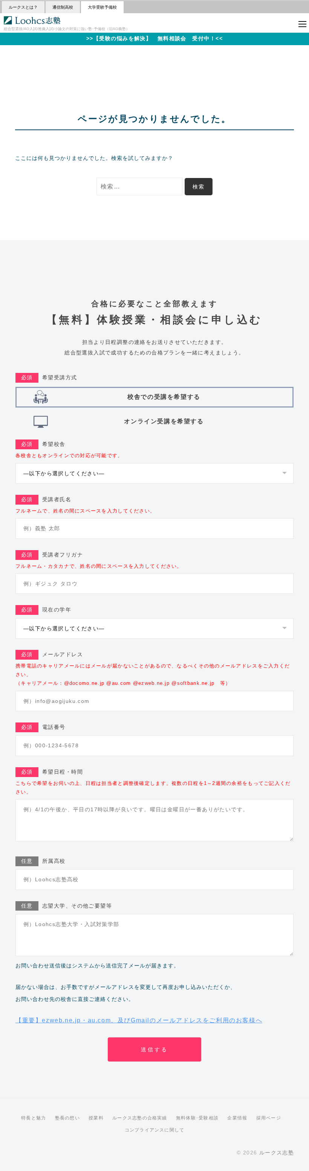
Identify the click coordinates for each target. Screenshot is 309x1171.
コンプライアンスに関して (155, 1130)
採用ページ (268, 1118)
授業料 (96, 1118)
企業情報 (237, 1118)
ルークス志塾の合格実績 (139, 1118)
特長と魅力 (33, 1118)
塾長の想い (67, 1118)
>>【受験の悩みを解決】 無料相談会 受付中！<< (154, 38)
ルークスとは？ (23, 7)
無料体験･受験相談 (197, 1118)
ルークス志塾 (276, 1153)
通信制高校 (62, 7)
